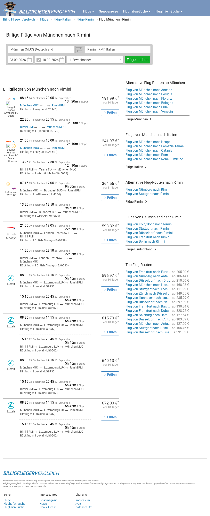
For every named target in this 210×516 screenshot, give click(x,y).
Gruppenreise (108, 11)
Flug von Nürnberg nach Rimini (148, 189)
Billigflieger (8, 483)
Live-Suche (41, 486)
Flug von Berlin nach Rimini (145, 241)
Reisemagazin (48, 500)
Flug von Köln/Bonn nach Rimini (149, 224)
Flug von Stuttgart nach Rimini (148, 194)
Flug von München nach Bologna (149, 103)
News (43, 503)
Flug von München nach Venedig (149, 111)
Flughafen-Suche (135, 11)
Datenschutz (83, 507)
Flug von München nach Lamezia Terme (155, 146)
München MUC (29, 105)
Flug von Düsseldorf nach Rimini (149, 233)
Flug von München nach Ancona (149, 90)
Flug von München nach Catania (149, 150)
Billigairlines (125, 483)
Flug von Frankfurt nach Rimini (148, 237)
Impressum (82, 500)
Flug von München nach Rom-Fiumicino (154, 159)
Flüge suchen (137, 60)
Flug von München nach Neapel (148, 142)
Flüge (87, 11)
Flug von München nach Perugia (149, 94)
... (45, 105)
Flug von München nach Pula (147, 107)
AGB (78, 503)
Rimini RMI (58, 105)
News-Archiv (48, 507)
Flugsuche (30, 483)
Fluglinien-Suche (167, 11)
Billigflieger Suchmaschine (77, 483)
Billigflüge (103, 483)
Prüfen (112, 112)
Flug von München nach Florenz (149, 98)
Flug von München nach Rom (147, 155)
